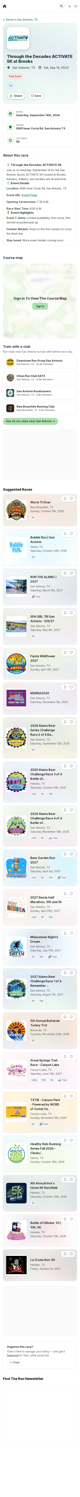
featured (12, 1355)
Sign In (40, 306)
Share (18, 95)
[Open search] (61, 6)
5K (10, 85)
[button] (65, 499)
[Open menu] (72, 6)
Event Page (29, 195)
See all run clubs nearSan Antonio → (30, 421)
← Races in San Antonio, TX (20, 19)
